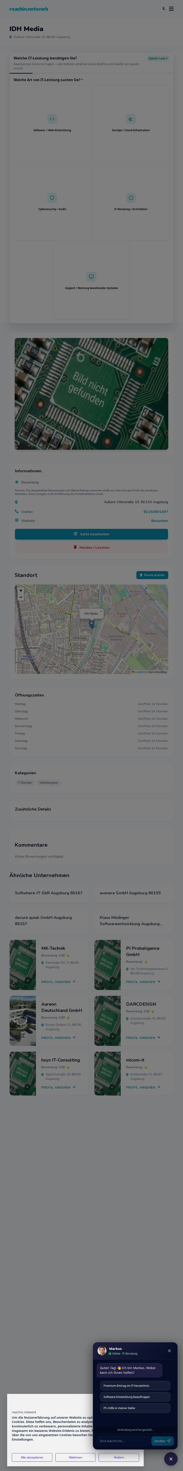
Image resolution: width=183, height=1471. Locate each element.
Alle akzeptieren (32, 1457)
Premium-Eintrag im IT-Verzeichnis (126, 1386)
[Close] (169, 1350)
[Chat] (171, 1459)
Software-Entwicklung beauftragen (127, 1397)
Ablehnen (75, 1457)
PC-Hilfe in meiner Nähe (119, 1408)
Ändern (119, 1457)
